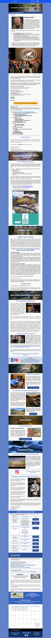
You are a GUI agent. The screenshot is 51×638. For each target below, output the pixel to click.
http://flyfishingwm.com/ (25, 546)
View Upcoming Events (19, 12)
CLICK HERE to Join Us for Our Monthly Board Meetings (25, 103)
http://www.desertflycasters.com (25, 528)
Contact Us (35, 536)
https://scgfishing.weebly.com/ (25, 536)
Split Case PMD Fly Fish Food (33, 387)
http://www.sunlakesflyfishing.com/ (25, 540)
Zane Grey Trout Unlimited (15, 633)
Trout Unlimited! (33, 571)
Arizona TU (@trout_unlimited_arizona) (22, 113)
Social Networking (15, 555)
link (28, 459)
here (27, 36)
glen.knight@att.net (25, 187)
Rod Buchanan (17, 189)
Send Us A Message (27, 632)
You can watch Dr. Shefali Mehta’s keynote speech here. (25, 333)
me (21, 109)
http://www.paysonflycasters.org (25, 543)
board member (17, 109)
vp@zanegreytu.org (29, 186)
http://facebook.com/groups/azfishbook (18, 562)
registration (21, 589)
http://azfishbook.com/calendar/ (16, 554)
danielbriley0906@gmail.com (27, 185)
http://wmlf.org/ (24, 549)
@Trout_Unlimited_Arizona (35, 360)
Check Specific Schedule (35, 523)
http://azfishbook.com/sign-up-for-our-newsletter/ (20, 567)
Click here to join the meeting (16, 92)
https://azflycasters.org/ (25, 518)
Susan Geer (32, 350)
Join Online (35, 519)
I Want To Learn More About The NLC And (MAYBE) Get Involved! (25, 354)
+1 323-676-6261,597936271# (16, 94)
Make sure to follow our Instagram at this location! (33, 472)
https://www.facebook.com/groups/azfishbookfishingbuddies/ (23, 565)
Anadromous (25, 139)
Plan (20, 178)
